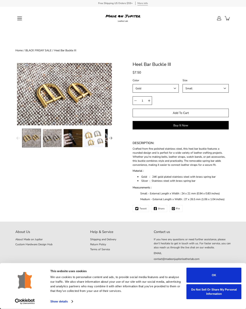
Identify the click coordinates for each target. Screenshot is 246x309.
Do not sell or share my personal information (214, 291)
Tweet (143, 208)
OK (214, 275)
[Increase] (149, 100)
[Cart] (227, 18)
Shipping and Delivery (103, 239)
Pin (178, 208)
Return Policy (98, 244)
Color (136, 80)
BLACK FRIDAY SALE (38, 50)
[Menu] (19, 18)
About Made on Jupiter (29, 239)
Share (161, 208)
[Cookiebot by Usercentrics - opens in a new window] (25, 301)
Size (185, 80)
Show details (59, 301)
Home (19, 50)
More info (142, 3)
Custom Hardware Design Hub (33, 244)
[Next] (110, 138)
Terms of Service (100, 249)
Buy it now (180, 125)
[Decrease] (135, 100)
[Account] (219, 18)
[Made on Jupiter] (123, 18)
